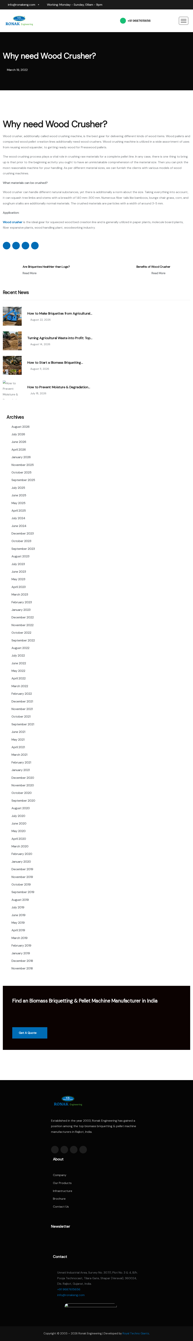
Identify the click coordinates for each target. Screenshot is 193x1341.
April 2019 (18, 930)
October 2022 (21, 633)
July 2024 (18, 518)
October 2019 (21, 884)
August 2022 (20, 648)
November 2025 (22, 465)
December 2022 (22, 617)
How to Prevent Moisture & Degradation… (58, 387)
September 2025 (23, 480)
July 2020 (18, 816)
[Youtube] (188, 4)
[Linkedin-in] (73, 1149)
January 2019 (20, 953)
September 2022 (23, 640)
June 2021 (18, 732)
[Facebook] (160, 4)
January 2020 (21, 862)
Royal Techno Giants (136, 1333)
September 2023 (23, 549)
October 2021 (21, 716)
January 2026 (21, 457)
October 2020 (21, 793)
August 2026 (20, 427)
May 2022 (18, 671)
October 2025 (21, 472)
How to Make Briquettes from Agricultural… (59, 314)
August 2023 (20, 556)
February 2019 (21, 945)
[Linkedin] (167, 4)
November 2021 (22, 709)
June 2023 (18, 572)
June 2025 (18, 495)
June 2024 (18, 526)
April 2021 (18, 747)
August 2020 (20, 808)
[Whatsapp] (181, 4)
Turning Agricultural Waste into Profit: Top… (59, 338)
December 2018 (22, 961)
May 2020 (18, 831)
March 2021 (19, 755)
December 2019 (22, 869)
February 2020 (21, 854)
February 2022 (21, 694)
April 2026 (18, 450)
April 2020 (18, 839)
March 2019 (19, 938)
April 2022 (18, 678)
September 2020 (23, 801)
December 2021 (22, 701)
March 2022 (19, 686)
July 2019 (17, 907)
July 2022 (18, 655)
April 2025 (18, 511)
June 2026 (18, 442)
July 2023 (18, 564)
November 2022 (22, 625)
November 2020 (22, 785)
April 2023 (18, 587)
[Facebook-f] (55, 1149)
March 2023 (19, 594)
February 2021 (21, 762)
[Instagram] (174, 4)
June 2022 (18, 663)
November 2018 (22, 968)
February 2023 (21, 602)
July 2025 (18, 488)
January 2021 (20, 770)
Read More (30, 273)
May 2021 (18, 740)
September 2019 (22, 892)
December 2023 (22, 533)
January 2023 (21, 610)
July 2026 (18, 434)
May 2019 (18, 923)
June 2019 (18, 915)
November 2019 (22, 877)
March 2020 (19, 846)
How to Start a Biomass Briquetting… (55, 363)
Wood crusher (12, 222)
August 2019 (20, 900)
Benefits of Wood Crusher (153, 267)
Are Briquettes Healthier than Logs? (46, 267)
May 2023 (18, 579)
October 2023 (21, 541)
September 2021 (22, 724)
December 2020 (22, 778)
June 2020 (18, 823)
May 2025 (18, 503)
